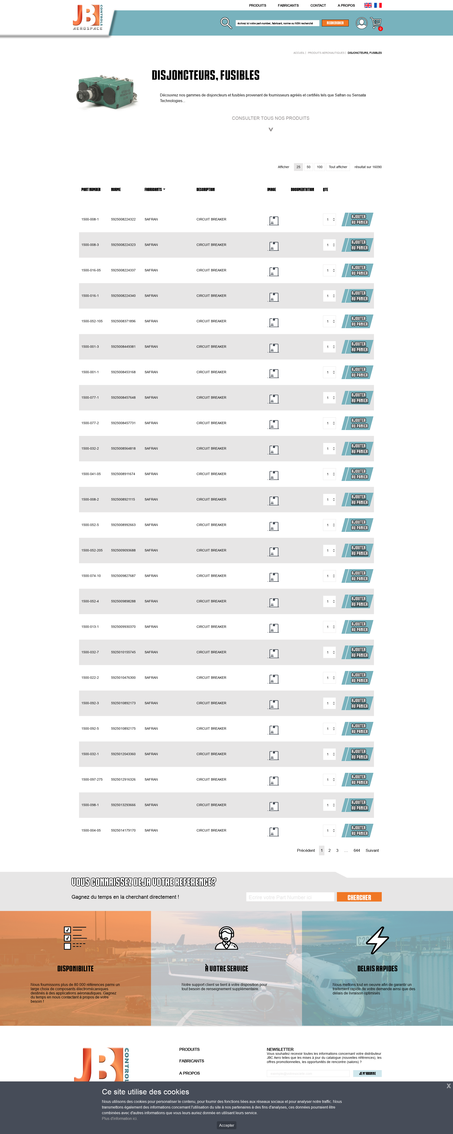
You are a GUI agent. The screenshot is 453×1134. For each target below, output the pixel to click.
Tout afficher (338, 167)
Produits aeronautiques (326, 52)
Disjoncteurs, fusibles (365, 52)
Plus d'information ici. (120, 1118)
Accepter (226, 1125)
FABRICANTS (288, 5)
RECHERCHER (335, 22)
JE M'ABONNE (367, 1073)
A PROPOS (346, 5)
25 (298, 167)
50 (308, 167)
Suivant (372, 850)
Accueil (299, 52)
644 (357, 850)
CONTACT (318, 5)
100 (320, 167)
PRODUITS (257, 5)
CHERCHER (359, 897)
